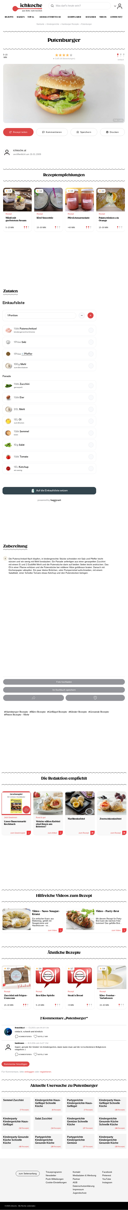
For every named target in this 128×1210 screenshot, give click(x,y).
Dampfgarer (74, 17)
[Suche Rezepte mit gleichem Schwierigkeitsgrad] (121, 55)
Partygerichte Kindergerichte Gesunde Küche (44, 1140)
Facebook (107, 1172)
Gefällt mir (42, 1036)
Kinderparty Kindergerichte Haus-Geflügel (15, 1121)
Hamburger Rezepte (17, 712)
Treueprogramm (54, 1172)
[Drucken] (95, 698)
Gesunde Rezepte (99, 712)
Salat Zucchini (43, 1118)
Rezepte (9, 17)
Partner (76, 1179)
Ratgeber (91, 17)
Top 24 (30, 17)
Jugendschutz (79, 1193)
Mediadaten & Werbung (84, 1175)
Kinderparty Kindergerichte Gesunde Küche (108, 1140)
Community (116, 17)
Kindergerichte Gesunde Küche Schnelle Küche (108, 1121)
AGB (75, 1182)
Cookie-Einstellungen (56, 1182)
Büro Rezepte (38, 712)
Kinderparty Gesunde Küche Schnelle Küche (16, 1140)
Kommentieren (25, 1036)
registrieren (45, 1071)
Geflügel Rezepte (58, 712)
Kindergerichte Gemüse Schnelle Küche (77, 1121)
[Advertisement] (64, 864)
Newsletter (51, 1175)
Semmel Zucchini (13, 1100)
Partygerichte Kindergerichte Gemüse (76, 1140)
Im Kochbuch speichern (64, 690)
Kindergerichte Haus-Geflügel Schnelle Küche (47, 1103)
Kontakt (76, 1172)
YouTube (106, 1179)
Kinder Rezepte (78, 712)
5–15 (5, 55)
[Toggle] (118, 6)
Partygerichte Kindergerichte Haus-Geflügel (79, 1103)
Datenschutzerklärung (83, 1186)
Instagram (107, 1182)
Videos (102, 17)
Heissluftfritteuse (50, 17)
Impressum (78, 1189)
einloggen (29, 1071)
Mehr (26, 714)
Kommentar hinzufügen (15, 1064)
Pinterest (106, 1175)
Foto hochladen (64, 682)
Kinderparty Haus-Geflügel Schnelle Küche (110, 1103)
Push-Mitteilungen (55, 1179)
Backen (21, 17)
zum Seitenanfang (28, 1173)
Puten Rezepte (13, 714)
